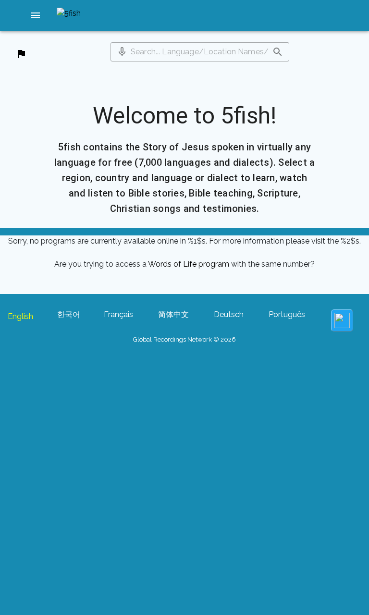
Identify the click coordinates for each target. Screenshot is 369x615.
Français (118, 314)
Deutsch (229, 314)
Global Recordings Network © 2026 (184, 339)
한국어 (68, 314)
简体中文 (173, 314)
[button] (35, 15)
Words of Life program (188, 264)
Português (287, 314)
